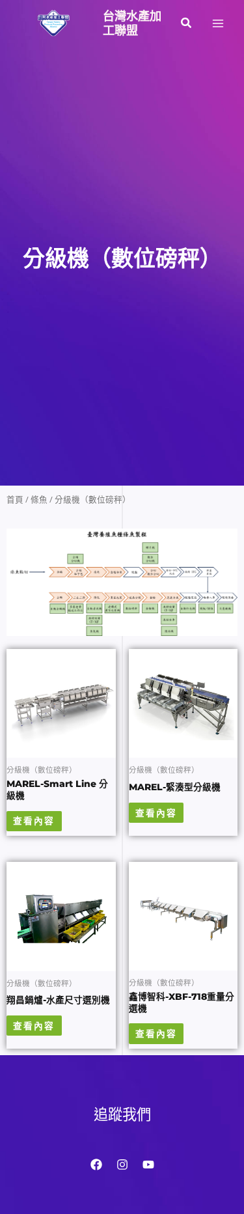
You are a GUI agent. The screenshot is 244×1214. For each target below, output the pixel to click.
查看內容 (34, 820)
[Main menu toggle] (218, 23)
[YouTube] (148, 1164)
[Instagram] (122, 1164)
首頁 (15, 499)
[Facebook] (96, 1164)
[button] (187, 23)
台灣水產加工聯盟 (132, 23)
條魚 (39, 499)
